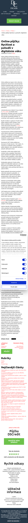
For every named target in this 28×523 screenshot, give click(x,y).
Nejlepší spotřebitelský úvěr (14, 468)
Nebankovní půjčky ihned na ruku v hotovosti (14, 471)
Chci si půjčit (21, 11)
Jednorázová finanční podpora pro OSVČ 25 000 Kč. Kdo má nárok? (13, 387)
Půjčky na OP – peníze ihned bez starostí (14, 469)
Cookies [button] (14, 496)
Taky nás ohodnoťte (14, 454)
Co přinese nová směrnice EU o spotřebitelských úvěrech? (13, 411)
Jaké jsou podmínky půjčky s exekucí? (10, 408)
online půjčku (5, 111)
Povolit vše (14, 282)
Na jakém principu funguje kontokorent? (11, 409)
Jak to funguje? (6, 13)
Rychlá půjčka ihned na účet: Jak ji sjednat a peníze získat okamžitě (12, 419)
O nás (5, 11)
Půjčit (7, 351)
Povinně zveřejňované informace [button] (14, 498)
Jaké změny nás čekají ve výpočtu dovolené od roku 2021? (13, 404)
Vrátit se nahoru (13, 521)
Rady (2, 362)
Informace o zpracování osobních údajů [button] (14, 499)
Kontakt (14, 15)
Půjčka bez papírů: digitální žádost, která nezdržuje (11, 414)
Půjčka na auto (14, 476)
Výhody (12, 11)
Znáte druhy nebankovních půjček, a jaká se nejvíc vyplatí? (13, 376)
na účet (18, 125)
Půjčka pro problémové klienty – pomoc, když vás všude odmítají (13, 416)
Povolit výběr (14, 286)
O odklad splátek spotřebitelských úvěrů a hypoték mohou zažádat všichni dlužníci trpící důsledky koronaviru (14, 384)
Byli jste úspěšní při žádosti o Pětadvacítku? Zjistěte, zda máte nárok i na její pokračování (12, 393)
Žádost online (14, 21)
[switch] (24, 264)
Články (25, 13)
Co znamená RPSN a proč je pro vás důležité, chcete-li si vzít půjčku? (12, 373)
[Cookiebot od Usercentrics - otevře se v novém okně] (20, 235)
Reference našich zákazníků (14, 504)
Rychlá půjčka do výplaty (14, 473)
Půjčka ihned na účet (14, 477)
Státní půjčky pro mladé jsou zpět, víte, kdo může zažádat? (13, 370)
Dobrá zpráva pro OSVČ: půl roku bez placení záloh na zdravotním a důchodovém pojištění (12, 381)
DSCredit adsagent (14, 482)
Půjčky (12, 30)
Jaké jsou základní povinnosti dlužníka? (11, 406)
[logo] (14, 4)
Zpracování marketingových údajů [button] (14, 501)
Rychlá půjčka (14, 480)
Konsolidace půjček (14, 474)
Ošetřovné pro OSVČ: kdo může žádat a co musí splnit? (13, 390)
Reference (17, 13)
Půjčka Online (14, 479)
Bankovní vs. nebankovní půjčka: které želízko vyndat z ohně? (12, 378)
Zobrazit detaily (19, 278)
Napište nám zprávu (14, 441)
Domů (3, 30)
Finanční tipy (4, 364)
